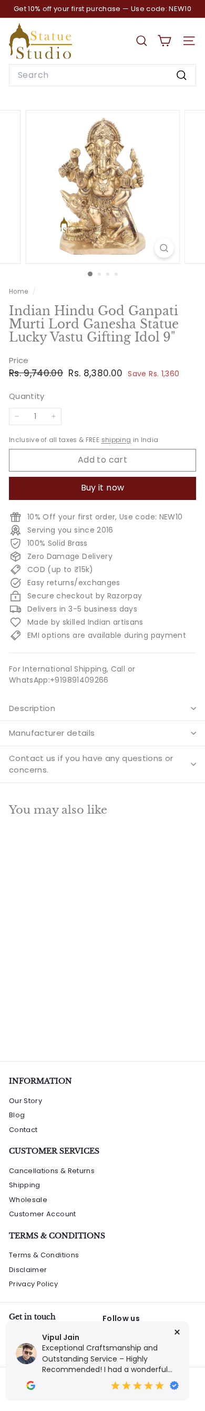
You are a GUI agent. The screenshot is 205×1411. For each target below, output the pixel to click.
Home (19, 291)
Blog (17, 1115)
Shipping (24, 1185)
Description (32, 708)
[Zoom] (163, 248)
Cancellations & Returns (52, 1171)
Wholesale (28, 1200)
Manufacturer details (52, 732)
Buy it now (103, 488)
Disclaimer (28, 1270)
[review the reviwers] (30, 1385)
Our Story (25, 1101)
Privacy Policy (33, 1284)
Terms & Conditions (44, 1255)
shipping (116, 440)
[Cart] (164, 40)
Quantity (27, 396)
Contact (23, 1130)
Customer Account (42, 1214)
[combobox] (102, 75)
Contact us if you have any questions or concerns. (91, 764)
